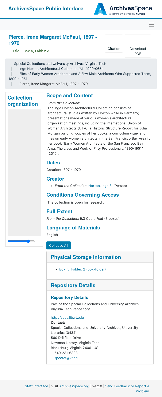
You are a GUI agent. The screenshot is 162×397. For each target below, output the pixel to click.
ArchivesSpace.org (74, 386)
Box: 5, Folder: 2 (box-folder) (82, 269)
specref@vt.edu (67, 358)
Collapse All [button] (58, 245)
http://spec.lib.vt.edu (67, 317)
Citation (114, 49)
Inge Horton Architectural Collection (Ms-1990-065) (61, 69)
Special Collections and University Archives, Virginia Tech (60, 63)
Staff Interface (36, 386)
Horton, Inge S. (100, 186)
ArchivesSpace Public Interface (45, 8)
